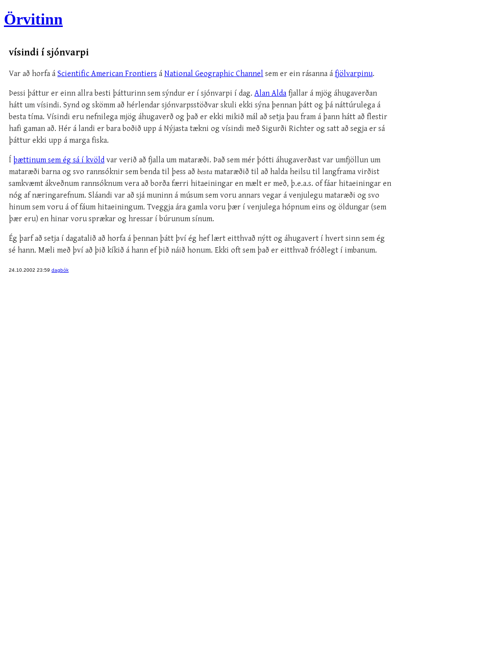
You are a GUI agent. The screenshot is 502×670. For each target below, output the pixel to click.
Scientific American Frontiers (107, 73)
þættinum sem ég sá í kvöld (58, 160)
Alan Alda (270, 93)
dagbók (60, 270)
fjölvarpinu (354, 73)
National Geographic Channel (213, 73)
